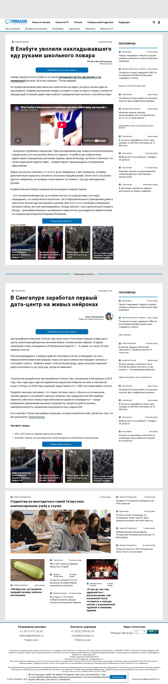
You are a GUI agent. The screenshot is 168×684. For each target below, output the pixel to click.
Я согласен (118, 677)
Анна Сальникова (94, 316)
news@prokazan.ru (83, 635)
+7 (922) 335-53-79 (82, 631)
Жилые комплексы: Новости (134, 69)
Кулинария (126, 52)
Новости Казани (22, 42)
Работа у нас (83, 639)
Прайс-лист (31, 639)
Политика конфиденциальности (145, 679)
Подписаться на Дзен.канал (62, 70)
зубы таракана (125, 335)
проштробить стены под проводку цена (135, 126)
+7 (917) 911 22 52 (31, 631)
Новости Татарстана (22, 497)
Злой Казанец (36, 417)
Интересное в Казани (131, 109)
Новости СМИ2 (18, 225)
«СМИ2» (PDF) (87, 672)
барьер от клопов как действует (132, 86)
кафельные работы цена (129, 377)
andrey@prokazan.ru (31, 635)
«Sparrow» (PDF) (100, 672)
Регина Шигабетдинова (99, 61)
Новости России (129, 360)
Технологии (127, 94)
